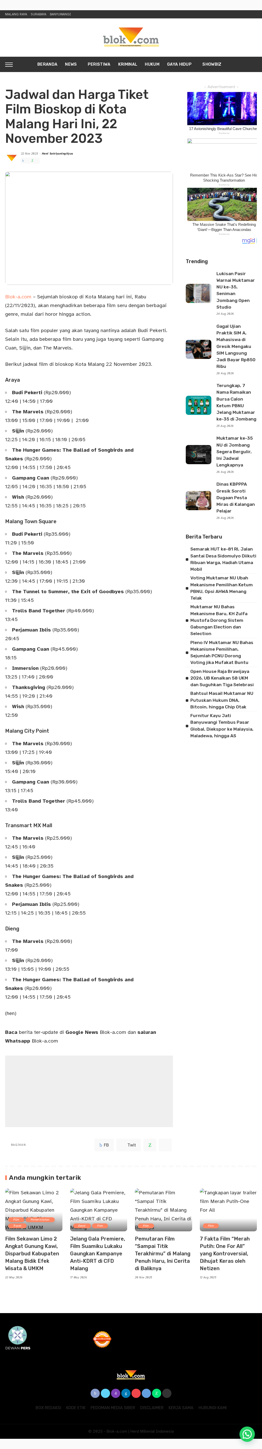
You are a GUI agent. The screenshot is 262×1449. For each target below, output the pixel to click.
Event (82, 1226)
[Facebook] (23, 161)
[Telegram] (37, 161)
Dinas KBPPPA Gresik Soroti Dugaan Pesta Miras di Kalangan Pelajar (235, 497)
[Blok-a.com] (131, 38)
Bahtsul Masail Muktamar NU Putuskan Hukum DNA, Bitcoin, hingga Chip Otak (221, 700)
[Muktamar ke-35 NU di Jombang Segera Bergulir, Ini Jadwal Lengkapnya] (198, 454)
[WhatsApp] (32, 161)
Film (16, 1219)
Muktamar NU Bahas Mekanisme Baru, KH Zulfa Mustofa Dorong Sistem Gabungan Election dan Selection (218, 620)
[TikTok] (166, 1393)
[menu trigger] (11, 64)
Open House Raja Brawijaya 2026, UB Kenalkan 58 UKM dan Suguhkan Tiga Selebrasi (222, 678)
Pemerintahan (40, 1219)
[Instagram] (115, 1393)
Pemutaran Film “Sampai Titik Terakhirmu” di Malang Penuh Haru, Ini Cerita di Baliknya (162, 1253)
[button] (247, 1434)
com (26, 297)
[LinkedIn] (125, 1393)
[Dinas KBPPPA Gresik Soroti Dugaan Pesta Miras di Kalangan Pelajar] (198, 500)
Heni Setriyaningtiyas (57, 153)
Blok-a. (13, 297)
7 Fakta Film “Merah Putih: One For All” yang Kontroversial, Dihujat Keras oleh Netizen (225, 1253)
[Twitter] (27, 161)
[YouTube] (136, 1393)
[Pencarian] (254, 64)
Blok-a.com (96, 1032)
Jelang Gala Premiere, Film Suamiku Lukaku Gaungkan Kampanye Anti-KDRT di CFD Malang (97, 1253)
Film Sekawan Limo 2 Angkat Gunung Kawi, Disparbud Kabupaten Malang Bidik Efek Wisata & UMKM (32, 1253)
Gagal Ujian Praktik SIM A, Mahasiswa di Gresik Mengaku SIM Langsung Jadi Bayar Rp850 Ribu (235, 346)
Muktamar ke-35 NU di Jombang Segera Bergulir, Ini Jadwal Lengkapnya (234, 452)
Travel (17, 1226)
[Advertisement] (89, 1091)
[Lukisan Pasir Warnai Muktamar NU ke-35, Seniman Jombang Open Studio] (198, 293)
